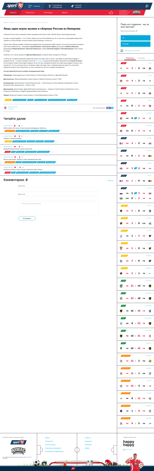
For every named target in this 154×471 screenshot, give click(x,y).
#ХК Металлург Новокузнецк (47, 172)
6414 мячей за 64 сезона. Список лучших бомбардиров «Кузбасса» (25, 128)
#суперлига (34, 131)
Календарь (88, 444)
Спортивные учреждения (53, 448)
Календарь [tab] (141, 58)
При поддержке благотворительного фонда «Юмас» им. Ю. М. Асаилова (124, 12)
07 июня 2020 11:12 (8, 125)
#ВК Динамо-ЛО (49, 141)
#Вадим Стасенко (53, 131)
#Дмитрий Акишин (30, 151)
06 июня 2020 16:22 (8, 136)
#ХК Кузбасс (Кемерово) (23, 131)
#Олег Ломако (34, 172)
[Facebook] (110, 108)
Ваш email (21, 194)
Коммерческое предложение (54, 451)
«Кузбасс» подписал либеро (12, 138)
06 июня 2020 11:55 (8, 146)
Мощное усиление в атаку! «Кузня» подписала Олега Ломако (23, 169)
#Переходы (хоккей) (43, 151)
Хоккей (7, 151)
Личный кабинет (50, 444)
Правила (110, 180)
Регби (123, 280)
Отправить (27, 218)
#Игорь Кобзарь (72, 100)
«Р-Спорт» (39, 61)
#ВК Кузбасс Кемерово (19, 100)
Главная (47, 438)
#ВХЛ (13, 151)
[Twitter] (112, 108)
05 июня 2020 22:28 (8, 167)
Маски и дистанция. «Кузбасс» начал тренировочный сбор (22, 159)
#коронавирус (50, 162)
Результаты (88, 441)
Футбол (123, 138)
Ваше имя (21, 186)
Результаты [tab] (130, 58)
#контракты (31, 141)
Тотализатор (49, 441)
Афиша (87, 448)
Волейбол (8, 100)
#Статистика (43, 131)
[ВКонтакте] (107, 108)
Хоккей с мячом (10, 131)
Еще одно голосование (132, 50)
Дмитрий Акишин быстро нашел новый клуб (18, 149)
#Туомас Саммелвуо (40, 100)
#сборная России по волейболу (57, 100)
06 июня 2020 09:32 (8, 157)
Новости (87, 438)
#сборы (30, 100)
